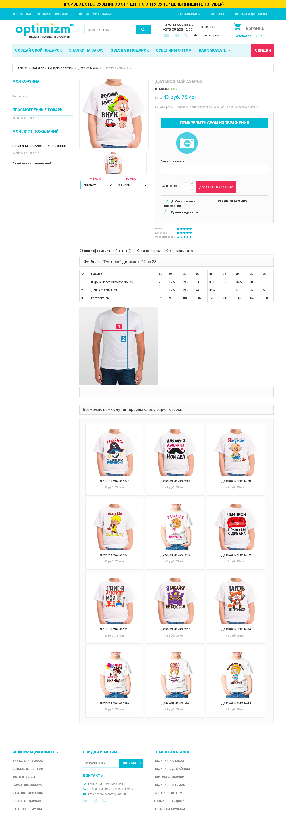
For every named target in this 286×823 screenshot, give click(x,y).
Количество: (169, 185)
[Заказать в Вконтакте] (177, 35)
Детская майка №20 (236, 481)
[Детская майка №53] (236, 601)
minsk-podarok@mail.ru (111, 794)
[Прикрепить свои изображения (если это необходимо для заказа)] (186, 143)
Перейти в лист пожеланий (32, 163)
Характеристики (149, 251)
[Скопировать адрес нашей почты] (167, 35)
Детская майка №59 (175, 555)
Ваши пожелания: (173, 161)
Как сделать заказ (179, 251)
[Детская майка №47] (114, 675)
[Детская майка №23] (114, 527)
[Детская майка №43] (236, 675)
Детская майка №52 (175, 629)
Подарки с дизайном (172, 769)
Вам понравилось (57, 14)
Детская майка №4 (175, 703)
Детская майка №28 (114, 481)
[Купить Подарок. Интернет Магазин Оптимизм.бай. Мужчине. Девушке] (45, 31)
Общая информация (94, 251)
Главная (24, 14)
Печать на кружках (170, 809)
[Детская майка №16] (175, 452)
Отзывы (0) (123, 251)
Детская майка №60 (114, 629)
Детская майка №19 (236, 555)
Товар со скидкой (169, 801)
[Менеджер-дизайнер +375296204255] (187, 35)
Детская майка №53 (236, 629)
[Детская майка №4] (175, 675)
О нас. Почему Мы (27, 809)
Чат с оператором (206, 35)
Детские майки (88, 68)
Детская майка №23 (114, 555)
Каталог (38, 68)
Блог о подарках (26, 801)
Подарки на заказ (169, 760)
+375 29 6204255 (122, 789)
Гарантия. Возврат (27, 785)
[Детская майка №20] (236, 452)
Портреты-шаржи (169, 777)
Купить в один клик (185, 212)
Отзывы (217, 14)
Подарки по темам (61, 68)
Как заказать (189, 14)
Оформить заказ (97, 14)
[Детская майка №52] (175, 601)
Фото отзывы (23, 777)
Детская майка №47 (114, 703)
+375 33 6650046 (99, 789)
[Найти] (143, 29)
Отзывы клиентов (27, 769)
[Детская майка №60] (114, 601)
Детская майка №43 (236, 703)
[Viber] (104, 800)
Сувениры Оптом (168, 793)
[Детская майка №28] (114, 452)
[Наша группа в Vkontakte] (85, 800)
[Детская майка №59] (175, 527)
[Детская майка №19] (236, 527)
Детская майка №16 (175, 481)
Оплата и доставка (251, 14)
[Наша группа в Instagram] (95, 800)
